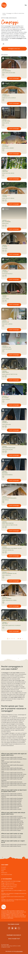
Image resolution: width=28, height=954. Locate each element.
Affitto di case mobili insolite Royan (11, 830)
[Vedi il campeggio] (14, 78)
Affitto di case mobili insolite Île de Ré (11, 825)
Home (3, 13)
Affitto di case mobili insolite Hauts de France (13, 774)
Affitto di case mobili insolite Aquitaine (11, 757)
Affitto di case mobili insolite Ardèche (11, 793)
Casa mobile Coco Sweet (6, 874)
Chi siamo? (3, 867)
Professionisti (4, 872)
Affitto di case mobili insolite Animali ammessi (13, 844)
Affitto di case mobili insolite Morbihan (11, 806)
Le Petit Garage (19, 951)
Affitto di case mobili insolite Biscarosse (12, 821)
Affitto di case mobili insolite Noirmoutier (12, 828)
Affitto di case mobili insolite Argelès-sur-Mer (13, 818)
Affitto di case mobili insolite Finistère (11, 800)
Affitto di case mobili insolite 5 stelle (11, 837)
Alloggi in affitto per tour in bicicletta (9, 884)
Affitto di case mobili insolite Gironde (11, 801)
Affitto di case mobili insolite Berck (10, 819)
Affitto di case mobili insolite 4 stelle (11, 836)
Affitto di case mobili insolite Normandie (12, 777)
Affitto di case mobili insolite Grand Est (11, 772)
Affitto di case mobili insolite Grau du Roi (12, 822)
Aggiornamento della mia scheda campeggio (11, 881)
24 (18, 638)
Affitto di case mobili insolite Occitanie (11, 782)
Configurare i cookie (5, 947)
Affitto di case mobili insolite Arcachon (11, 816)
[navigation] (14, 871)
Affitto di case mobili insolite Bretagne (11, 768)
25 (20, 638)
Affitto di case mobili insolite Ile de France (12, 776)
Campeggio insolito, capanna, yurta (8, 886)
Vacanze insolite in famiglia (7, 888)
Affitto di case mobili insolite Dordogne (12, 798)
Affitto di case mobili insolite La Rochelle (12, 827)
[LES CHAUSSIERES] (4, 5)
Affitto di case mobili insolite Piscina (11, 846)
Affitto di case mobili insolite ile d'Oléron (12, 824)
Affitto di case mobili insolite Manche (11, 804)
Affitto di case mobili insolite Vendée (11, 809)
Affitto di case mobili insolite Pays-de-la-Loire (13, 783)
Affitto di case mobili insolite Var (10, 807)
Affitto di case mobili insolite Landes (11, 803)
